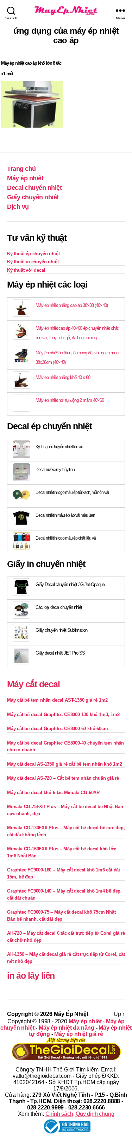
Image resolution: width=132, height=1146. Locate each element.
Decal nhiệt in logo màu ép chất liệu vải (66, 538)
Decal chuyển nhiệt (34, 187)
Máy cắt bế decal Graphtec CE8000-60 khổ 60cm (57, 728)
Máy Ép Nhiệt (71, 1014)
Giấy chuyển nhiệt (33, 197)
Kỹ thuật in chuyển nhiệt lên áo (59, 446)
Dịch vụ (18, 206)
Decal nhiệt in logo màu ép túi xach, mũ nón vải (72, 492)
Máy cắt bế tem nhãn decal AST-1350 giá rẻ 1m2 (57, 700)
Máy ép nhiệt (25, 178)
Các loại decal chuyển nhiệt (59, 607)
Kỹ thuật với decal (26, 270)
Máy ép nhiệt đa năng (66, 1028)
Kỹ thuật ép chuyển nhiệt (33, 253)
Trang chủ (21, 168)
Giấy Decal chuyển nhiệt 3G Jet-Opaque (70, 584)
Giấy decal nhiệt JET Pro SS (60, 653)
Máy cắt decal (33, 684)
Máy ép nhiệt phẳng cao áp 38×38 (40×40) (71, 305)
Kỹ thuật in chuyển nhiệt (32, 261)
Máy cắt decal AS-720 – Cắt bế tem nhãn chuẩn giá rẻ (63, 778)
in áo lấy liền (31, 975)
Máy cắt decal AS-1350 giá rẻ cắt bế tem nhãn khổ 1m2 (64, 764)
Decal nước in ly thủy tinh (55, 469)
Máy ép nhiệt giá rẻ (78, 1034)
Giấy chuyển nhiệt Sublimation (61, 630)
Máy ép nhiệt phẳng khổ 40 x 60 (63, 377)
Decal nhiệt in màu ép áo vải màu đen (65, 515)
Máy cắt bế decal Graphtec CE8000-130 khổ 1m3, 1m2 (63, 714)
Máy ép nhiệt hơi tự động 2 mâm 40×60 (70, 400)
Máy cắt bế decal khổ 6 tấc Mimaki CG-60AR (53, 792)
